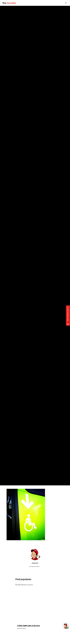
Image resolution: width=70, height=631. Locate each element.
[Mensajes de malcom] (8, 249)
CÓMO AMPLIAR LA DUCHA (28, 626)
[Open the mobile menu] (66, 3)
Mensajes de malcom (34, 566)
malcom (14, 249)
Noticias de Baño (10, 237)
